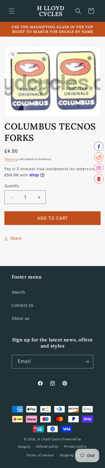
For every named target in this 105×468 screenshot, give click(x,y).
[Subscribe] (86, 361)
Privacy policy (75, 446)
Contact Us (23, 305)
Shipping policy (72, 455)
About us (20, 318)
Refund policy (47, 446)
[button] (11, 11)
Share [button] (16, 238)
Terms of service (40, 455)
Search (18, 292)
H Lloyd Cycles (50, 439)
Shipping (11, 159)
